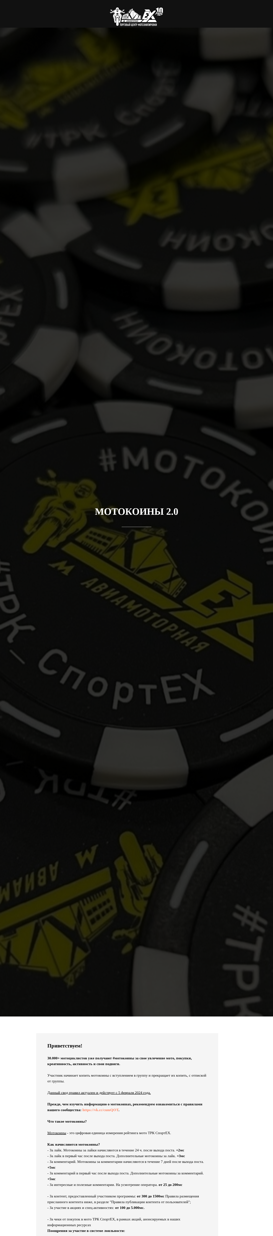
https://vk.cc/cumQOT (100, 1110)
